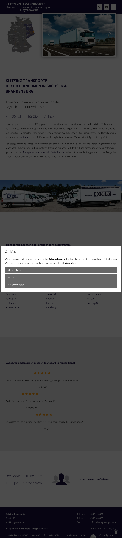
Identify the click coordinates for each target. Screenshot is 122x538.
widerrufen (69, 262)
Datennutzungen (57, 258)
